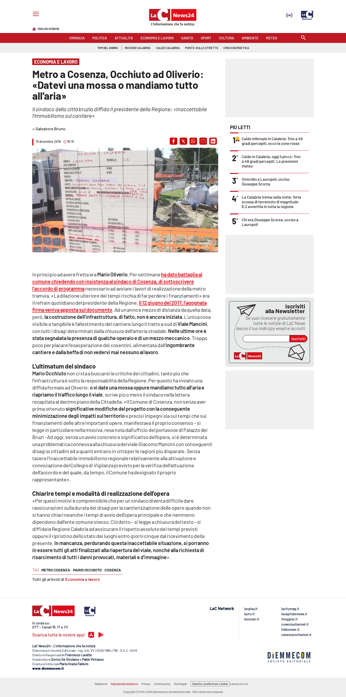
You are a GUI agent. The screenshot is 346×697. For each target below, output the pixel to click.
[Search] (303, 38)
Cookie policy (162, 683)
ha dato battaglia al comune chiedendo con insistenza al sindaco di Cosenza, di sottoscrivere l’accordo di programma (117, 281)
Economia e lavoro (82, 579)
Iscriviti (298, 338)
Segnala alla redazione (124, 683)
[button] (173, 141)
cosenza (113, 570)
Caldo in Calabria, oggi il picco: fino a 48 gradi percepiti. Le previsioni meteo (271, 161)
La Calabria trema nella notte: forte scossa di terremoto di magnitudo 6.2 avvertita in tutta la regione (271, 202)
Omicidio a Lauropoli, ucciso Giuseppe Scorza (266, 181)
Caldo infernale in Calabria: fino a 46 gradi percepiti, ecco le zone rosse (272, 141)
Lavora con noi (239, 683)
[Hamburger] (35, 14)
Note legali (180, 683)
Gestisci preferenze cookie (210, 684)
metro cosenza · (56, 570)
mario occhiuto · (88, 570)
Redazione (101, 683)
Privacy (145, 683)
